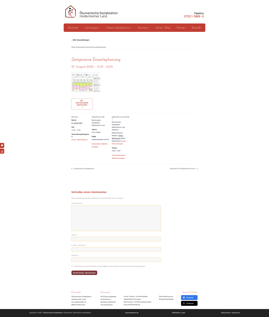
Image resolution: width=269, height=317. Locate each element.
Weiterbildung (82, 140)
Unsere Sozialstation (118, 28)
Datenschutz (226, 313)
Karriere (143, 28)
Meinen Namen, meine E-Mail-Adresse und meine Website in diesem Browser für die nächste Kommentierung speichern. (109, 266)
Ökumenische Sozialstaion (53, 313)
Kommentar (77, 203)
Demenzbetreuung (166, 296)
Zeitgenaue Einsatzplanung (83, 168)
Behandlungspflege (166, 299)
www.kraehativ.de (131, 313)
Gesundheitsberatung (132, 304)
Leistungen (92, 28)
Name (74, 235)
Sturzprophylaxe (107, 305)
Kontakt (196, 28)
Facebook (189, 297)
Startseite (73, 28)
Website (75, 255)
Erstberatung (106, 299)
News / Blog (163, 28)
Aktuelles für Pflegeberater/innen (183, 168)
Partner (181, 28)
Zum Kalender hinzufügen (82, 104)
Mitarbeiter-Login (178, 313)
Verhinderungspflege (108, 296)
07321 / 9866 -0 (194, 16)
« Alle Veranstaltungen (80, 40)
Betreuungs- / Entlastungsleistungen (137, 302)
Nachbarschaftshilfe (108, 302)
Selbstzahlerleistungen (132, 299)
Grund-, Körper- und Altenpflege (136, 296)
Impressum (236, 313)
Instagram (190, 303)
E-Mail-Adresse (78, 245)
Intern (73, 140)
